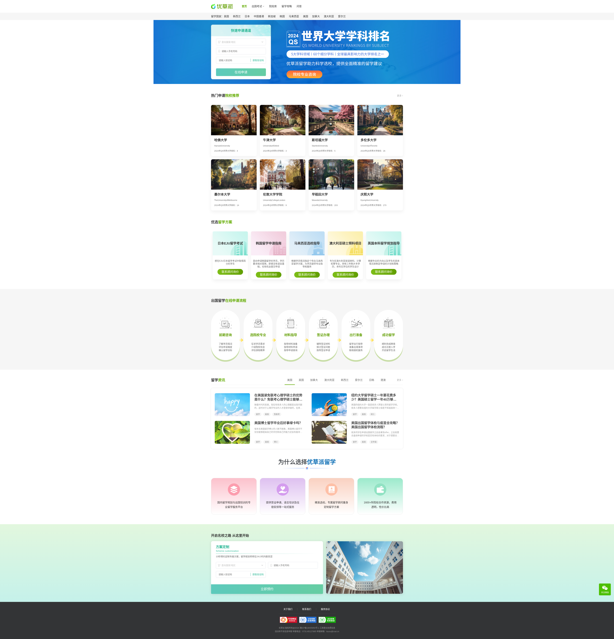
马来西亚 (294, 16)
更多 (399, 95)
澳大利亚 (329, 16)
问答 (299, 6)
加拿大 (316, 16)
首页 (244, 6)
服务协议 (325, 609)
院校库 (273, 6)
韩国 (282, 16)
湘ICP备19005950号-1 (309, 628)
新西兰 (237, 16)
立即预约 (267, 589)
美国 (305, 16)
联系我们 (306, 609)
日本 (247, 16)
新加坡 (272, 16)
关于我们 (287, 609)
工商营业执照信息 (327, 628)
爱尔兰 (342, 16)
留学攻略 (287, 6)
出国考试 (257, 6)
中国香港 (259, 16)
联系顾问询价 (230, 271)
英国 (226, 16)
